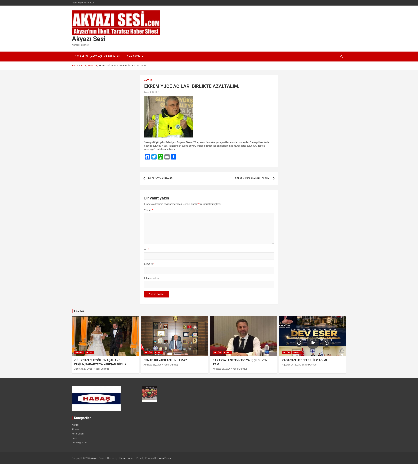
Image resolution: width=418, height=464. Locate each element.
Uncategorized (79, 442)
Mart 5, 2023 (150, 92)
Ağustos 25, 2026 (291, 364)
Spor (74, 438)
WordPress (165, 458)
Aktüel (148, 80)
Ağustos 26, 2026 (222, 368)
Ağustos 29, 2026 (83, 368)
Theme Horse (126, 458)
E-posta (149, 263)
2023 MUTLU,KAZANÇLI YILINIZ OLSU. (97, 56)
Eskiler (79, 311)
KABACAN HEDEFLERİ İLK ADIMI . (305, 360)
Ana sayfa (134, 56)
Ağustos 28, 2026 (152, 364)
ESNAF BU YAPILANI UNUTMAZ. (166, 360)
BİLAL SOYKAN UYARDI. (161, 178)
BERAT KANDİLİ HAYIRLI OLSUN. (252, 178)
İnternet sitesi (151, 278)
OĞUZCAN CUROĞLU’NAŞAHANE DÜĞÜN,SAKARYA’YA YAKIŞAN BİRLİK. (100, 362)
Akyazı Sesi (88, 39)
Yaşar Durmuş (101, 368)
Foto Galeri (78, 433)
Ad (146, 249)
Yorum (148, 210)
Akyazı (89, 352)
